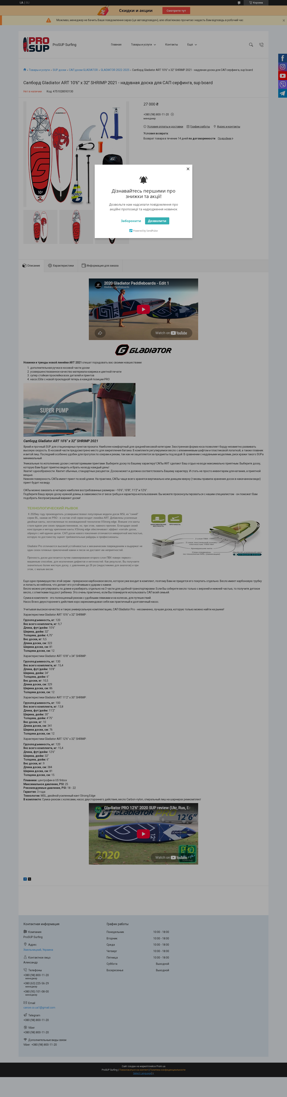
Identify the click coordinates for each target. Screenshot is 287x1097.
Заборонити (131, 221)
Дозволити (157, 221)
